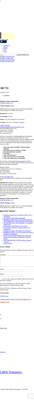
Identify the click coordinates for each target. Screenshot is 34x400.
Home (2, 6)
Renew (12, 27)
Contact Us (6, 45)
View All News (7, 243)
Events (21, 13)
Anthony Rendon (5, 125)
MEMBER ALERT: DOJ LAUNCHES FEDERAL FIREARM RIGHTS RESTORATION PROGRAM (18, 220)
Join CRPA (8, 395)
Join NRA (20, 395)
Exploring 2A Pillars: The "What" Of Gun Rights (17, 231)
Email (2, 274)
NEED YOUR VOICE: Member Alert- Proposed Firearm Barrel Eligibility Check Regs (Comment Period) (17, 237)
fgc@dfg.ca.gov (8, 176)
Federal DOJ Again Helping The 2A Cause (15, 226)
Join (16, 6)
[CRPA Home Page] (4, 296)
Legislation (6, 95)
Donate (4, 27)
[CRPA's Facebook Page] (7, 33)
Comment (3, 254)
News (14, 13)
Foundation (23, 20)
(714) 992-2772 (4, 316)
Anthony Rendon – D (6, 103)
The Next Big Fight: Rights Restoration (14, 218)
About (9, 6)
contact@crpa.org (5, 321)
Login (25, 27)
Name (2, 269)
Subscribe (2, 352)
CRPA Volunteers (11, 372)
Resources (5, 20)
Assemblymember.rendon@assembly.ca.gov (12, 127)
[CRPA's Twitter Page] (6, 35)
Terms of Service (15, 285)
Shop (14, 20)
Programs (5, 13)
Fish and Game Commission (17, 161)
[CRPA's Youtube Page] (7, 38)
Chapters (24, 6)
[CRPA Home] (4, 39)
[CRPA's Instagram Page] (7, 36)
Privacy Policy (4, 285)
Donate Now (3, 328)
